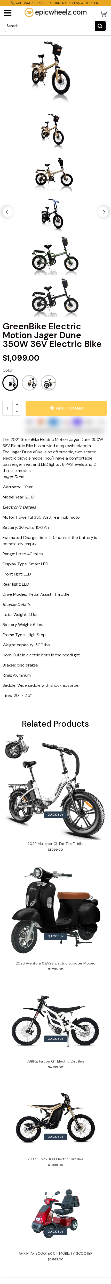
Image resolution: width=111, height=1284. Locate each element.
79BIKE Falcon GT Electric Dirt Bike (55, 1061)
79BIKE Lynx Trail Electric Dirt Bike (55, 1159)
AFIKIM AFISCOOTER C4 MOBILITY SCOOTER (55, 1253)
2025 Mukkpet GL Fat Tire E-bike (56, 843)
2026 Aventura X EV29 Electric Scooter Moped (56, 963)
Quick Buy (55, 815)
